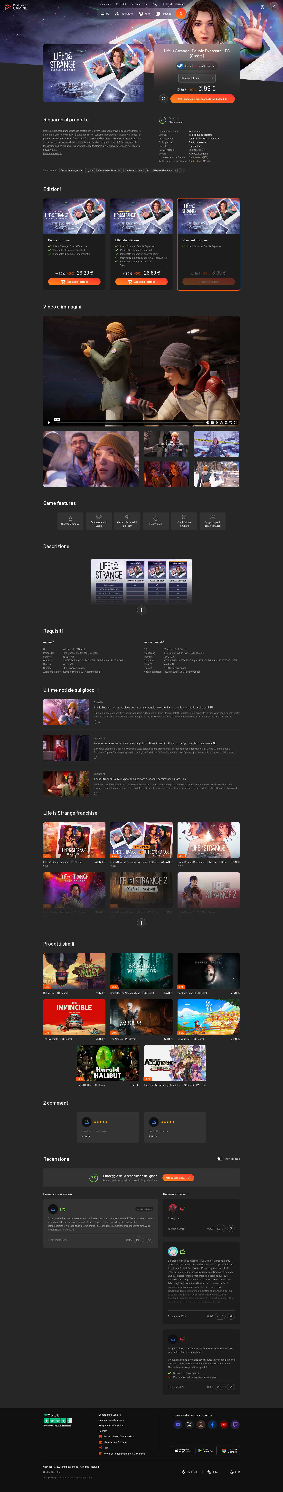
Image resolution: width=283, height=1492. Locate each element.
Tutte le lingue (232, 1158)
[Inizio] (16, 7)
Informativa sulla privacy (111, 1420)
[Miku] (173, 1251)
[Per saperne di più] (201, 1283)
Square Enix (195, 146)
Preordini (121, 4)
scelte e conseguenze (71, 170)
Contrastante (196, 157)
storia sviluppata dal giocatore (161, 170)
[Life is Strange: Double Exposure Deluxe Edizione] (74, 237)
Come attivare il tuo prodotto (204, 138)
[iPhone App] (182, 1450)
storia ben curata (133, 170)
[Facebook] (212, 1424)
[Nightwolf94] (87, 1122)
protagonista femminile (109, 170)
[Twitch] (235, 1424)
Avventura (202, 153)
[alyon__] (173, 1209)
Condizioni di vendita (110, 1414)
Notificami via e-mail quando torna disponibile (202, 98)
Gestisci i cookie (52, 1472)
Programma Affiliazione (111, 1425)
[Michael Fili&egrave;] (173, 1339)
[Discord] (177, 1424)
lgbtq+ (90, 170)
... (182, 170)
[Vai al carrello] (262, 6)
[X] (189, 1424)
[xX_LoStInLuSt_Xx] (154, 1122)
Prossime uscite (139, 4)
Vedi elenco (195, 130)
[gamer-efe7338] (53, 1209)
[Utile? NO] (149, 1240)
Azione (192, 153)
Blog (154, 4)
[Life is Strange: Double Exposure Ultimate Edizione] (141, 230)
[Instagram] (200, 1424)
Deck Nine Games (198, 142)
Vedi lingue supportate (200, 134)
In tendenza (105, 4)
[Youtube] (223, 1424)
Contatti (103, 1430)
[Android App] (206, 1450)
